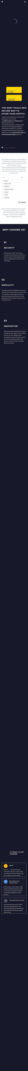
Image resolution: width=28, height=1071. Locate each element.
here (9, 869)
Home (12, 4)
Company (20, 4)
